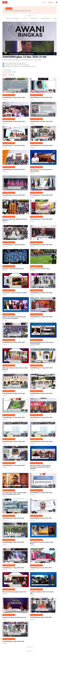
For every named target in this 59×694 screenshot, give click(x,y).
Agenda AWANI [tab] (45, 18)
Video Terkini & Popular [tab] (13, 18)
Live (52, 2)
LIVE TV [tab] (25, 18)
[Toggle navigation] (56, 2)
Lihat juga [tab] (11, 75)
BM (43, 2)
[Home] (4, 2)
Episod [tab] (4, 75)
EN (46, 2)
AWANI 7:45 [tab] (34, 18)
